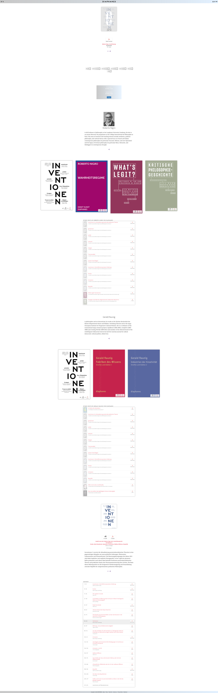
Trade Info (110, 692)
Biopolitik (90, 286)
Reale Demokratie (97, 605)
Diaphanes (109, 2)
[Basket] (216, 1)
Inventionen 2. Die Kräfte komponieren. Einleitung (99, 267)
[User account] (213, 1)
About (104, 692)
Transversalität (91, 254)
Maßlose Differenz (97, 653)
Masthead (125, 692)
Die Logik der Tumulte (98, 594)
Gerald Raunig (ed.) (118, 541)
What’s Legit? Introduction (94, 293)
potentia (90, 242)
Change (109, 97)
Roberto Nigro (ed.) (108, 541)
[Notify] (108, 51)
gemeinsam (91, 229)
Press (107, 692)
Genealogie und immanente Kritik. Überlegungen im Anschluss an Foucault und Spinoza (108, 642)
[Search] (3, 1)
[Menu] (1, 1)
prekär (89, 235)
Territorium (95, 621)
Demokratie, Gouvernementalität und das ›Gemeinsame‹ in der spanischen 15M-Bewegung (107, 615)
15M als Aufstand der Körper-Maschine (102, 610)
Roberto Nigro (105, 44)
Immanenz (90, 280)
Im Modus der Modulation (94, 408)
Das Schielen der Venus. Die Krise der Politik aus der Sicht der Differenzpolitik (107, 658)
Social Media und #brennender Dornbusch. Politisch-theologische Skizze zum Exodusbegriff (108, 599)
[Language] (214, 1)
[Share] (110, 51)
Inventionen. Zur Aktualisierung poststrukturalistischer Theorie (103, 222)
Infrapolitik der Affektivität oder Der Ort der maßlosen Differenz (108, 664)
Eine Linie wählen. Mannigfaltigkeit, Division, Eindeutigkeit (101, 491)
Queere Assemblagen (93, 261)
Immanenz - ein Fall (97, 648)
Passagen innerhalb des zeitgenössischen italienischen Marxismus (103, 300)
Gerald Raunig (112, 44)
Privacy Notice (120, 692)
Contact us (115, 692)
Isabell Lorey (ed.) (100, 541)
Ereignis (90, 248)
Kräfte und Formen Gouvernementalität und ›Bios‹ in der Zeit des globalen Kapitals (108, 679)
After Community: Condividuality (96, 485)
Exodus (90, 274)
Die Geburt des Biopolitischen (99, 674)
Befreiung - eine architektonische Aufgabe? (103, 626)
